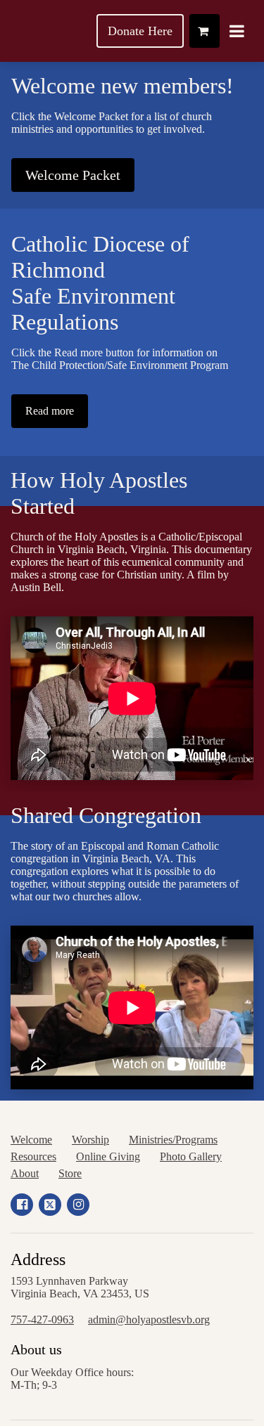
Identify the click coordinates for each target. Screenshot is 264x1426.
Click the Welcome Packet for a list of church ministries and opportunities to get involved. (111, 122)
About (25, 1173)
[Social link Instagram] (78, 1204)
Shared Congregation (106, 815)
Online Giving (108, 1156)
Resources (33, 1156)
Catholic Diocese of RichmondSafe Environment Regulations (100, 283)
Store (70, 1173)
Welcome (31, 1140)
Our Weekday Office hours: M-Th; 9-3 (72, 1378)
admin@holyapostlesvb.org (149, 1319)
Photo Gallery (191, 1156)
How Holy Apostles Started (99, 493)
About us (36, 1349)
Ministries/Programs (173, 1140)
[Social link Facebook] (22, 1204)
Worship (90, 1140)
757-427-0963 (42, 1319)
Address (38, 1259)
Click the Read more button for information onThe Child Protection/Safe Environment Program (119, 358)
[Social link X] (50, 1204)
